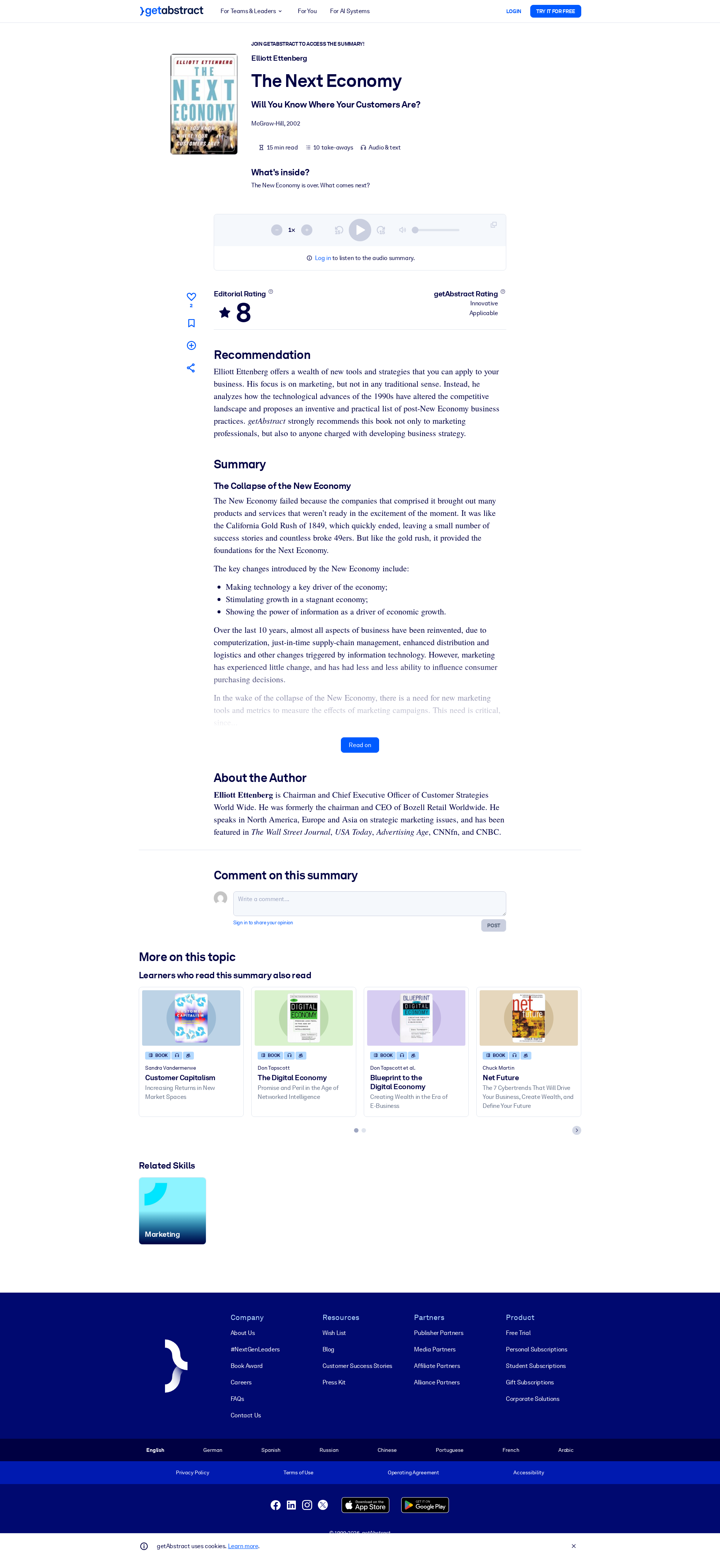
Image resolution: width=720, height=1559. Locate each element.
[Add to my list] (191, 345)
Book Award (247, 1365)
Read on (360, 745)
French (510, 1450)
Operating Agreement (413, 1472)
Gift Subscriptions (530, 1382)
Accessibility (528, 1472)
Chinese (387, 1450)
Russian (329, 1450)
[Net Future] (529, 1017)
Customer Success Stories (357, 1365)
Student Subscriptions (536, 1365)
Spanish (270, 1450)
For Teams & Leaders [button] (248, 11)
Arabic (566, 1450)
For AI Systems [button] (349, 11)
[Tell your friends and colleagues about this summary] (191, 368)
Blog (328, 1349)
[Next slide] (576, 1130)
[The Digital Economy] (304, 1017)
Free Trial (518, 1332)
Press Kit (334, 1382)
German (212, 1450)
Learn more (243, 1546)
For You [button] (307, 11)
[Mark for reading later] (191, 323)
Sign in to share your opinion (263, 922)
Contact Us (246, 1415)
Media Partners (434, 1349)
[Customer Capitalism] (191, 1017)
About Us (243, 1332)
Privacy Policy (192, 1472)
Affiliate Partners (437, 1365)
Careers (241, 1382)
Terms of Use (299, 1472)
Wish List (334, 1332)
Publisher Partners (438, 1332)
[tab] (356, 1130)
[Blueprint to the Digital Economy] (416, 1017)
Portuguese (450, 1450)
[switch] (360, 230)
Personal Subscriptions (536, 1349)
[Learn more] (270, 291)
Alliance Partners (436, 1382)
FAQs (237, 1398)
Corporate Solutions (532, 1398)
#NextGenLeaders (255, 1349)
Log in (323, 258)
